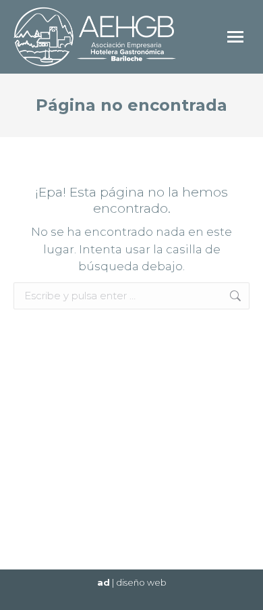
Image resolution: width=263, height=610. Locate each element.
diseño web (141, 582)
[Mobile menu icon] (235, 37)
